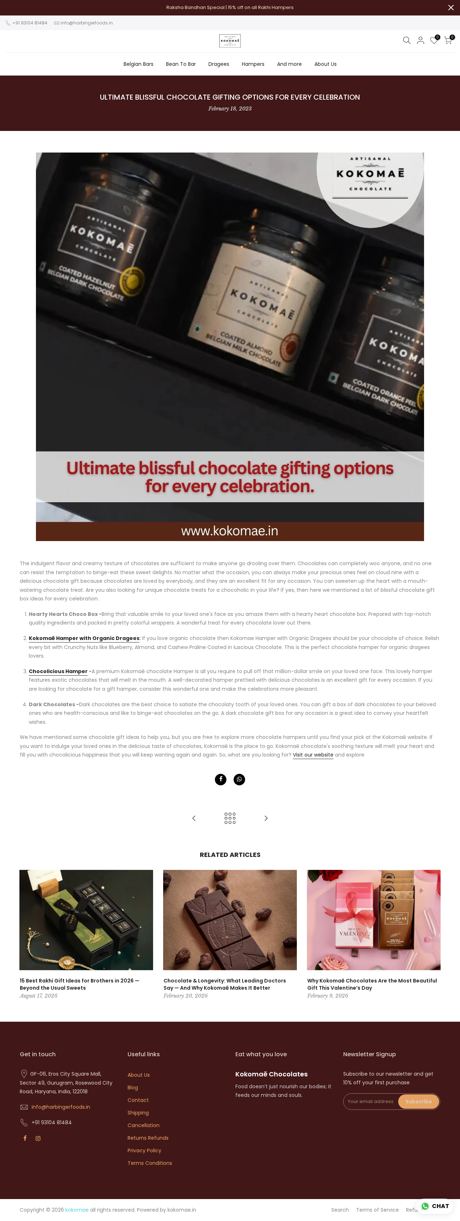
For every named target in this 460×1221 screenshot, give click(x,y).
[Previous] (27, 935)
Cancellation (144, 1125)
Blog (133, 1087)
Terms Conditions (150, 1163)
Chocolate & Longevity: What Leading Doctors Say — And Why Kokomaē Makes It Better (225, 984)
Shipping (138, 1112)
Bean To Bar (181, 64)
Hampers (253, 64)
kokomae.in (181, 1209)
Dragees (218, 64)
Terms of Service (377, 1209)
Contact (138, 1100)
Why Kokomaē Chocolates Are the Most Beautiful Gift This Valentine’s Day (372, 984)
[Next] (433, 935)
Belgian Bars (138, 64)
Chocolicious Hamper (58, 671)
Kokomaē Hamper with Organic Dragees (84, 638)
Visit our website (313, 754)
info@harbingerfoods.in (87, 23)
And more (289, 64)
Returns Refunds (148, 1137)
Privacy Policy (144, 1150)
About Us (325, 64)
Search (340, 1209)
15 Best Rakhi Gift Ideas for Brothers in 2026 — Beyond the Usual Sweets (79, 984)
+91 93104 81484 (29, 23)
